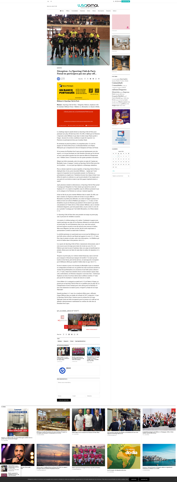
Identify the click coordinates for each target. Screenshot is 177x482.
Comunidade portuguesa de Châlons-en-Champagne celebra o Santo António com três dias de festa (158, 433)
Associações (123, 79)
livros (113, 100)
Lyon (126, 100)
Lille (125, 98)
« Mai (113, 171)
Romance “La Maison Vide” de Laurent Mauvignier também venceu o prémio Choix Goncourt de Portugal (16, 438)
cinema (126, 80)
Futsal (71, 341)
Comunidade (117, 83)
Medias (117, 102)
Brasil (117, 80)
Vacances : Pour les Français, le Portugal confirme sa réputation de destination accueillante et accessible (157, 468)
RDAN (63, 78)
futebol (120, 96)
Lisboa (127, 98)
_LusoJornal (5, 440)
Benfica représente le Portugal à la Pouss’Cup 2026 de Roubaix (78, 358)
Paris (129, 102)
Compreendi (133, 479)
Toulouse (120, 105)
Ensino (113, 94)
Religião (114, 105)
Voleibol (124, 105)
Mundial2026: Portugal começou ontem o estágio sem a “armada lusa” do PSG (93, 359)
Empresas (126, 92)
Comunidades (117, 85)
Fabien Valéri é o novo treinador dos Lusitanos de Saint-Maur (63, 358)
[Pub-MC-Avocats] (78, 322)
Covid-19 (124, 87)
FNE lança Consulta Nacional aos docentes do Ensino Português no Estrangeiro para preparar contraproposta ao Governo (52, 433)
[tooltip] (115, 1)
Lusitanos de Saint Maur (120, 100)
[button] (128, 176)
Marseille (113, 102)
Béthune (60, 341)
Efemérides (116, 92)
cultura (115, 90)
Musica (120, 102)
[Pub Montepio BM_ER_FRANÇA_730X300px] (78, 91)
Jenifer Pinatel (147, 470)
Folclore (123, 94)
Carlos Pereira (41, 434)
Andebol (118, 79)
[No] (175, 479)
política (123, 104)
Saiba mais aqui (144, 479)
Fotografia (115, 96)
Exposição (118, 94)
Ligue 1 (122, 98)
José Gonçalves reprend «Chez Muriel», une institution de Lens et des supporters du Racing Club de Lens (122, 433)
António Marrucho (113, 435)
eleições (121, 92)
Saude (117, 105)
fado (121, 94)
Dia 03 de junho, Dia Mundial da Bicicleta (116, 470)
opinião (125, 102)
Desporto (59, 67)
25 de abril (114, 79)
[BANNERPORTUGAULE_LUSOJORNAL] (78, 118)
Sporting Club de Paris (80, 341)
